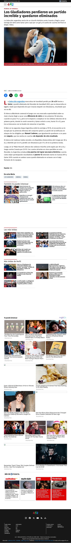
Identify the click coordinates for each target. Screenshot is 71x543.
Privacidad (49, 527)
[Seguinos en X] (34, 518)
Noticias (7, 527)
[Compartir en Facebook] (5, 95)
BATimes (17, 531)
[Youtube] (38, 518)
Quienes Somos (50, 524)
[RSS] (41, 518)
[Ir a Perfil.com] (63, 1)
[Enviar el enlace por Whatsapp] (16, 95)
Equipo (59, 524)
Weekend (7, 531)
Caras (6, 526)
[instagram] (26, 518)
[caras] (43, 479)
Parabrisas (7, 533)
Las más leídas (10, 230)
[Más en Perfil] (15, 474)
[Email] (21, 95)
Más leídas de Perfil (12, 261)
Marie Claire (8, 528)
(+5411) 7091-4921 (39, 540)
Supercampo (19, 524)
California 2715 (11, 540)
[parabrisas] (59, 479)
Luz (16, 527)
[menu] (5, 4)
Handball (18, 177)
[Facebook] (30, 518)
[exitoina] (12, 479)
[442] (35, 512)
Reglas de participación (61, 526)
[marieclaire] (27, 479)
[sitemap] (45, 518)
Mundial (26, 177)
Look (17, 526)
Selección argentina (17, 101)
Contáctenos (50, 526)
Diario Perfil (8, 524)
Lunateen (18, 530)
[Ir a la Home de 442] (10, 5)
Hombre (7, 530)
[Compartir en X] (11, 95)
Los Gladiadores (8, 177)
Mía (16, 528)
